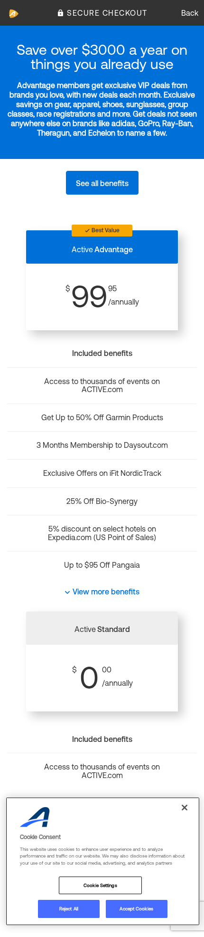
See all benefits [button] (102, 183)
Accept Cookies (136, 908)
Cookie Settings (100, 885)
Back (189, 13)
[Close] (184, 807)
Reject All (68, 908)
